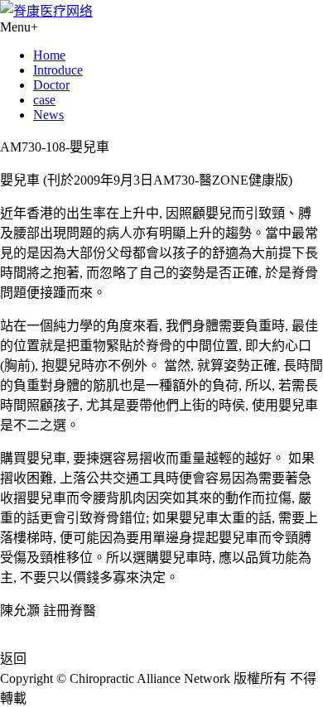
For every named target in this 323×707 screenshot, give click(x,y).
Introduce (58, 70)
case (44, 100)
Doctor (51, 85)
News (48, 115)
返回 (13, 659)
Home (49, 55)
